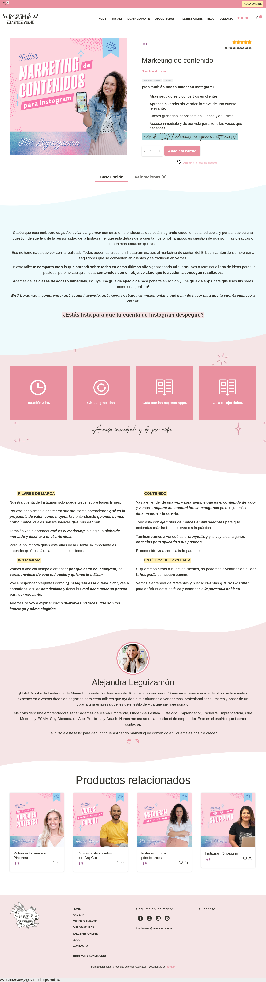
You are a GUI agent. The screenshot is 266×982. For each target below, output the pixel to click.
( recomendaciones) (238, 47)
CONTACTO (80, 945)
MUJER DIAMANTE (85, 921)
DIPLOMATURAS (83, 927)
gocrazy (171, 966)
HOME (77, 908)
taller (162, 71)
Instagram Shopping (221, 853)
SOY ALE (78, 915)
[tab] (111, 177)
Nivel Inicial (149, 71)
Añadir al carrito (182, 151)
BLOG (77, 939)
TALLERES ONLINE (85, 933)
